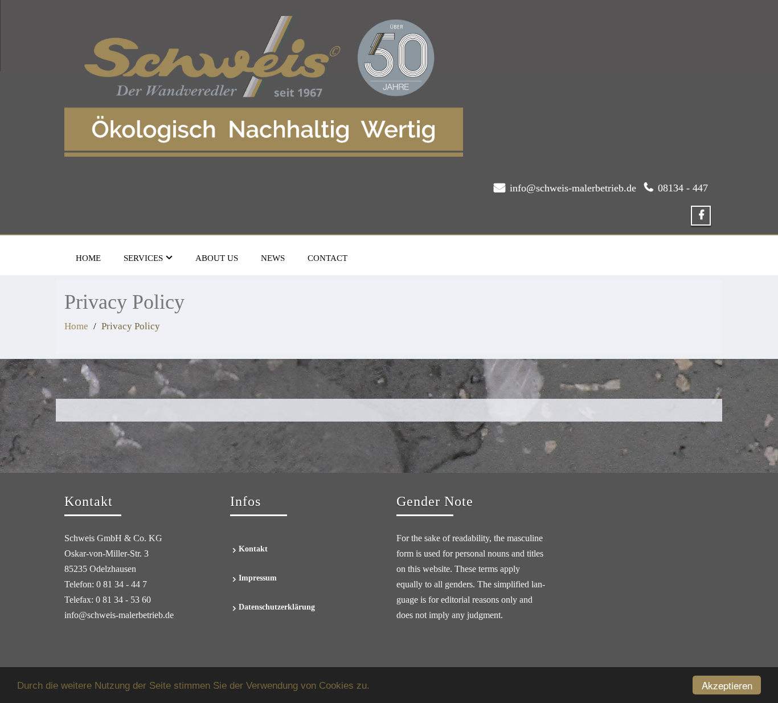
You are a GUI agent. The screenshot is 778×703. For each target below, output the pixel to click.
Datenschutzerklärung (277, 607)
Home (88, 258)
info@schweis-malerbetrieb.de (573, 188)
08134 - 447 (683, 188)
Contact (327, 258)
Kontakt (253, 549)
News (273, 258)
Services (143, 258)
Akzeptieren (727, 685)
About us (216, 258)
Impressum (258, 578)
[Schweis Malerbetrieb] (263, 83)
